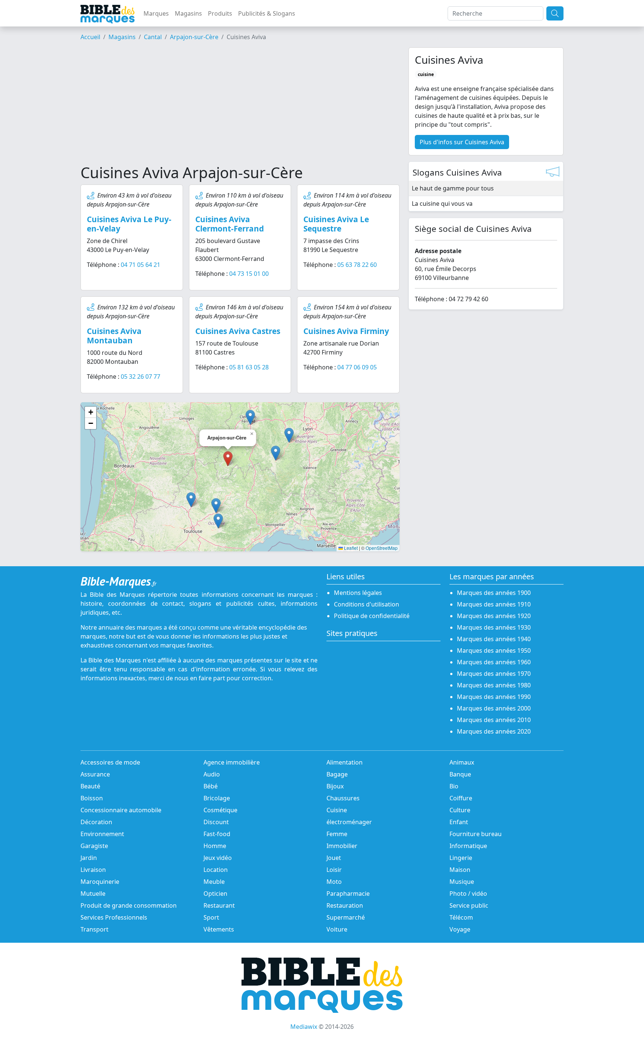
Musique (461, 881)
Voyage (459, 929)
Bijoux (335, 786)
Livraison (93, 870)
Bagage (337, 774)
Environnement (102, 834)
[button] (275, 453)
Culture (459, 810)
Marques (156, 13)
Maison (459, 870)
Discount (216, 822)
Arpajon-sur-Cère (194, 37)
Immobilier (341, 846)
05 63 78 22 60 (357, 265)
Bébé (210, 786)
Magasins (188, 13)
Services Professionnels (113, 917)
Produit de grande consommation (128, 905)
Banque (460, 774)
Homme (214, 846)
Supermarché (345, 917)
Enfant (458, 822)
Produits (220, 13)
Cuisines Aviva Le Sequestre (336, 224)
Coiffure (460, 798)
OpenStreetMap (382, 548)
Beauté (90, 786)
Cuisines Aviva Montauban (114, 336)
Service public (468, 905)
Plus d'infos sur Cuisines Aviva (462, 142)
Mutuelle (92, 893)
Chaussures (343, 798)
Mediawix (303, 1026)
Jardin (88, 858)
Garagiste (94, 846)
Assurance (95, 774)
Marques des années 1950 (494, 650)
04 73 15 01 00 (249, 274)
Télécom (461, 917)
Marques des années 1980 (494, 685)
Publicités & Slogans (266, 13)
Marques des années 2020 (494, 731)
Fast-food (216, 834)
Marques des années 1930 (494, 627)
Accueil (90, 37)
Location (215, 870)
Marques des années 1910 (494, 604)
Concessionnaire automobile (120, 810)
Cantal (153, 37)
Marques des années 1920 (494, 616)
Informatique (468, 846)
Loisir (334, 870)
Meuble (214, 881)
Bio (453, 786)
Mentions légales (358, 593)
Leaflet (350, 548)
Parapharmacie (348, 893)
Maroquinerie (99, 881)
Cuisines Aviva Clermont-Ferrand (229, 224)
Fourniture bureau (475, 834)
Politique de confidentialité (372, 616)
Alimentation (344, 762)
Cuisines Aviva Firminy (346, 331)
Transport (94, 929)
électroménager (349, 822)
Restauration (344, 905)
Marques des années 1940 (494, 639)
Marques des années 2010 (494, 720)
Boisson (91, 798)
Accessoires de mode (110, 762)
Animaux (461, 762)
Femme (336, 834)
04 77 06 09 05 (357, 367)
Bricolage (216, 798)
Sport (211, 917)
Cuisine (336, 810)
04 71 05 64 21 (140, 265)
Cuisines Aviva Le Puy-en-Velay (129, 224)
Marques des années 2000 (494, 708)
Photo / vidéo (468, 893)
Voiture (336, 929)
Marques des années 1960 (494, 662)
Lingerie (460, 858)
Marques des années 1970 (494, 673)
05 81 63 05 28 (249, 367)
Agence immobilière (231, 762)
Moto (334, 881)
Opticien (215, 893)
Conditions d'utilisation (366, 604)
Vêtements (218, 929)
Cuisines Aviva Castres (237, 331)
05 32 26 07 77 (140, 376)
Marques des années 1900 (494, 593)
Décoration (96, 822)
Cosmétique (220, 810)
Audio (211, 774)
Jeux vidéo (217, 858)
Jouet (333, 858)
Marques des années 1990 (494, 697)
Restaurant (219, 905)
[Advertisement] (240, 105)
